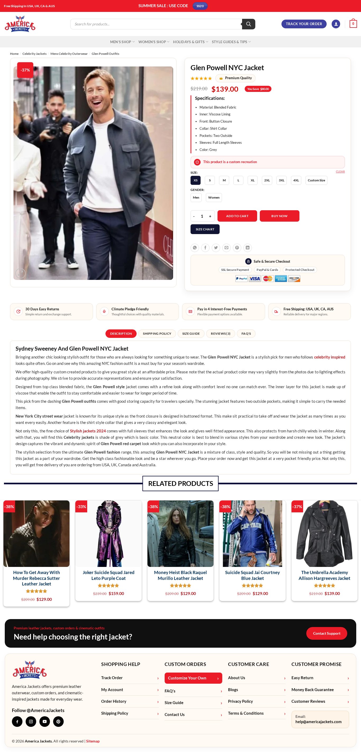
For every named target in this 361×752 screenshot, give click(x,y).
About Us (236, 677)
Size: (194, 172)
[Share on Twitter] (216, 248)
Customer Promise (316, 664)
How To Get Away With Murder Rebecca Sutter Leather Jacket (36, 578)
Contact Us (175, 714)
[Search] (248, 24)
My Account (112, 689)
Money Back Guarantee (312, 689)
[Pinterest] (58, 721)
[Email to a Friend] (226, 248)
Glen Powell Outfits (105, 53)
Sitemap (93, 741)
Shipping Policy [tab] (157, 333)
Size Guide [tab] (191, 333)
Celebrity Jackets (34, 53)
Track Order (112, 677)
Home (14, 53)
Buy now (279, 216)
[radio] (196, 180)
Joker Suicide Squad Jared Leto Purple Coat (109, 575)
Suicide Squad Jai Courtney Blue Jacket (252, 575)
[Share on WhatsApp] (195, 248)
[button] (336, 24)
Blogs (233, 689)
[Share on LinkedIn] (247, 248)
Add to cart (237, 216)
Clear (340, 171)
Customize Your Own (187, 678)
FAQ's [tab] (246, 333)
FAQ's (170, 691)
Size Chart (205, 229)
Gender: (197, 189)
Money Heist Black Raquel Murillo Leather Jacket (180, 575)
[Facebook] (17, 721)
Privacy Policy (240, 701)
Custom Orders (185, 664)
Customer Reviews (308, 701)
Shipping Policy (114, 713)
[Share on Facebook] (205, 248)
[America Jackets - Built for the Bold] (20, 24)
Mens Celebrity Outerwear (69, 53)
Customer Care (248, 664)
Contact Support (326, 633)
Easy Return (302, 677)
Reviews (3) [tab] (220, 333)
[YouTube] (44, 721)
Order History (113, 701)
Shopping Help (120, 664)
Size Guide (174, 702)
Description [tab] (121, 333)
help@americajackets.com (318, 721)
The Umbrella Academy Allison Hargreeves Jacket (324, 575)
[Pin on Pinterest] (237, 248)
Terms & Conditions (246, 713)
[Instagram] (31, 721)
